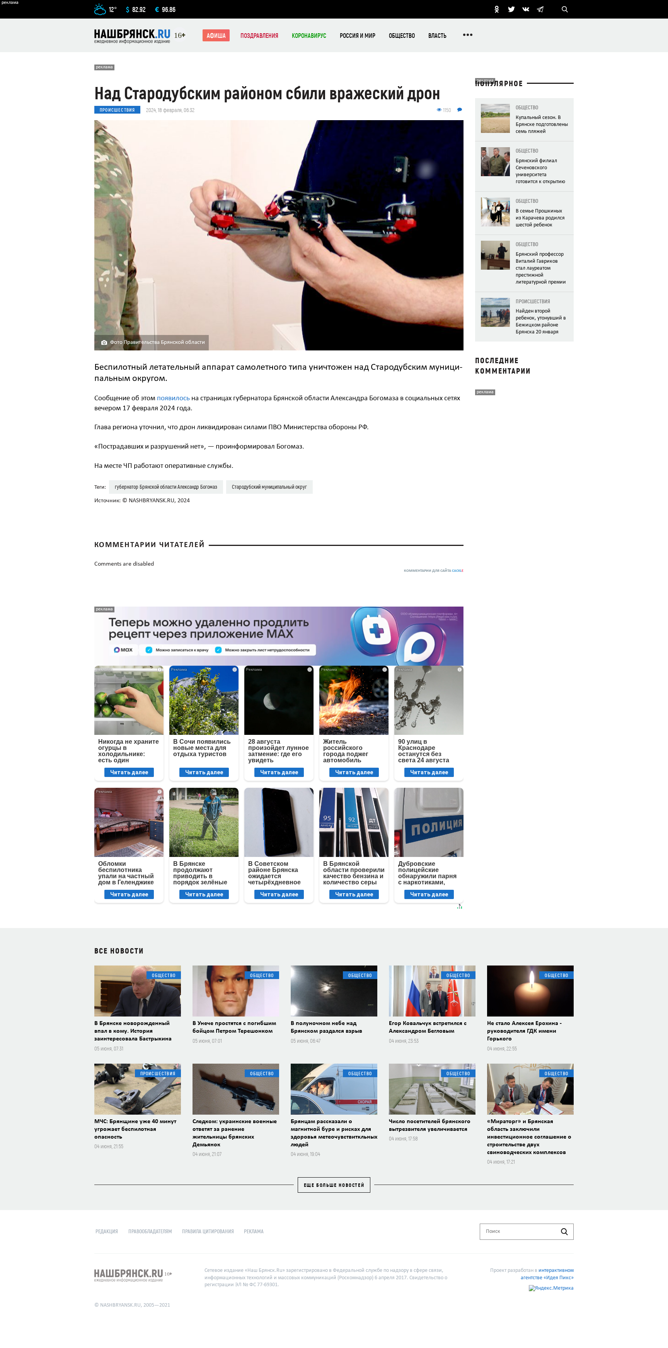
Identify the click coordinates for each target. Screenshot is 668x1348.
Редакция (106, 1231)
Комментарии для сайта (434, 571)
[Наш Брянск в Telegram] (540, 9)
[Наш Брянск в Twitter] (511, 9)
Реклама (254, 1231)
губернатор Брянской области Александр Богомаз (166, 486)
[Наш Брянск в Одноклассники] (496, 9)
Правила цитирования (208, 1231)
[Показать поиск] (565, 9)
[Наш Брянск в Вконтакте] (525, 9)
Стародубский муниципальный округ (269, 486)
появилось (173, 398)
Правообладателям (150, 1231)
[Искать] (564, 1232)
